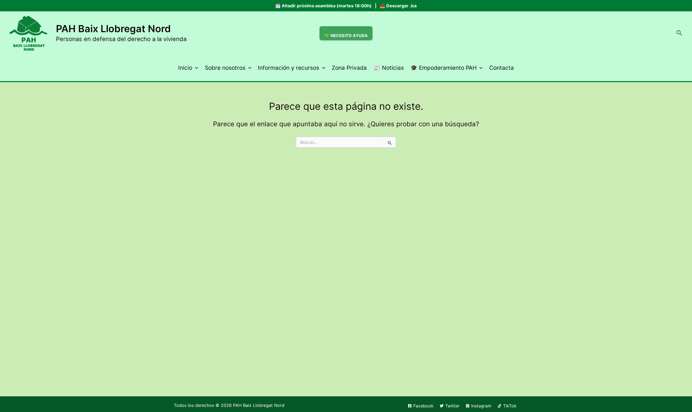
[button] (679, 33)
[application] (195, 68)
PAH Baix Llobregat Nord (113, 29)
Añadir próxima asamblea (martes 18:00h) (327, 5)
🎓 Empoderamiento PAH (443, 67)
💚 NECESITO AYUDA (346, 35)
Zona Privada (349, 67)
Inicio (185, 67)
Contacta (501, 67)
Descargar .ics (401, 5)
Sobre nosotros (225, 67)
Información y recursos (288, 67)
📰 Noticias (388, 67)
